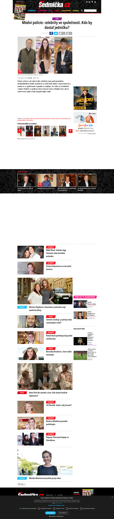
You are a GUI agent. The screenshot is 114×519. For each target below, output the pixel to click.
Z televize (42, 11)
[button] (57, 505)
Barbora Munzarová (65, 118)
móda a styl (33, 118)
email (63, 33)
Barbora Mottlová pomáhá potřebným (56, 423)
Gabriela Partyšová (55, 118)
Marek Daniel (47, 118)
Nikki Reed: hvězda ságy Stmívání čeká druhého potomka (56, 253)
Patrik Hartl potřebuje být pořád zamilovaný (59, 337)
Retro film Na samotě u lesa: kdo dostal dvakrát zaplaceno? (48, 394)
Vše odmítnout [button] (63, 513)
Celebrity (32, 11)
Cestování (66, 11)
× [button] (112, 497)
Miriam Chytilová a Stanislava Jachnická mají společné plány (47, 308)
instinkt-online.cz (90, 343)
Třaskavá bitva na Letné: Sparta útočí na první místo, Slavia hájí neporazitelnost (92, 353)
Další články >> (22, 484)
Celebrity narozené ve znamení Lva (46, 188)
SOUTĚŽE (60, 495)
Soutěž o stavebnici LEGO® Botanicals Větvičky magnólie (90, 336)
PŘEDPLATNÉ (49, 495)
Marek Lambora (40, 118)
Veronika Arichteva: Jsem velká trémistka (59, 353)
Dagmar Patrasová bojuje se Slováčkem (57, 439)
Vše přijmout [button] (50, 513)
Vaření (76, 11)
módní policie (26, 118)
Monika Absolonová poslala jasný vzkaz (45, 478)
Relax (57, 11)
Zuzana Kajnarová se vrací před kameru (58, 267)
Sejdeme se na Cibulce (91, 313)
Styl (50, 11)
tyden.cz (90, 359)
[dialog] (57, 507)
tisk (70, 33)
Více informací (59, 503)
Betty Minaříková (21, 120)
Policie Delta (92, 303)
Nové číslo (20, 2)
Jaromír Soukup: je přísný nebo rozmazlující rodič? (59, 321)
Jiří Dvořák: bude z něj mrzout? (59, 405)
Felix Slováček (29, 120)
